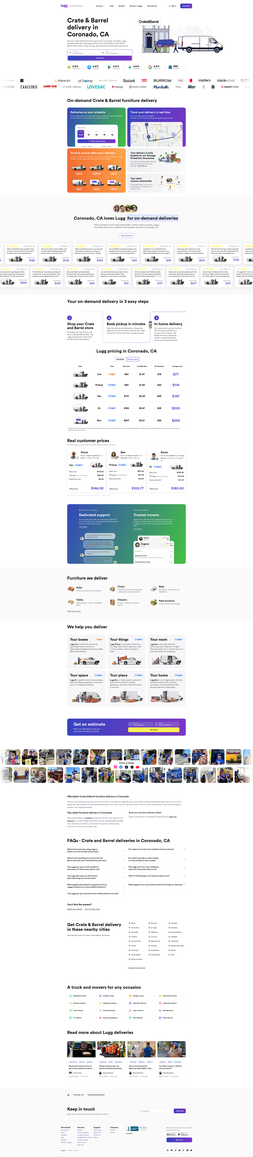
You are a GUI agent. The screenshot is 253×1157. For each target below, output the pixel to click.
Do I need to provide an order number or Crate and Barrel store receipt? (143, 859)
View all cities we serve (136, 968)
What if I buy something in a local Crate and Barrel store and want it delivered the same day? (87, 859)
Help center (97, 1130)
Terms (76, 1150)
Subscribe (179, 1111)
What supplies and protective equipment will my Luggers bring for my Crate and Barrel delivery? (87, 885)
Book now (186, 6)
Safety (96, 1137)
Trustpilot (88, 818)
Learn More (83, 527)
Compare (64, 1135)
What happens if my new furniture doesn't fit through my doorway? (155, 884)
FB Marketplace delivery (85, 1137)
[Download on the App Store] (171, 1134)
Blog (62, 1137)
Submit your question (74, 909)
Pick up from (76, 51)
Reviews (112, 1130)
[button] (34, 254)
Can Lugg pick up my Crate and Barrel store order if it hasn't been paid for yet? (83, 868)
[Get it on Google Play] (183, 1134)
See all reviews (126, 236)
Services (99, 6)
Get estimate (152, 6)
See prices (100, 58)
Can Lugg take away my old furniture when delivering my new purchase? (82, 877)
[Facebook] (121, 767)
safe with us (142, 166)
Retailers (122, 6)
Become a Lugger (66, 1142)
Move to (107, 51)
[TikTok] (126, 767)
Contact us (97, 1135)
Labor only (80, 1145)
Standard (120, 359)
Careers (112, 1132)
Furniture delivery (82, 1132)
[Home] (68, 1095)
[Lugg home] (64, 6)
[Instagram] (115, 767)
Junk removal (81, 1142)
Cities (112, 6)
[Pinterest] (179, 1150)
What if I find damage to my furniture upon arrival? (148, 876)
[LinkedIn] (187, 1150)
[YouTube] (137, 767)
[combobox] (83, 52)
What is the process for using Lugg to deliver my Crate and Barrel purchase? (83, 850)
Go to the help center (92, 909)
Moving (79, 1130)
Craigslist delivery (83, 1135)
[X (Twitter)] (132, 767)
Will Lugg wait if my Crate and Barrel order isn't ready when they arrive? (143, 868)
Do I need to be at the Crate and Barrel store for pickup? (151, 849)
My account (97, 1132)
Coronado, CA (78, 1095)
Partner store (132, 359)
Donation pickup (82, 1140)
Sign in (173, 6)
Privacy (70, 1150)
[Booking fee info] (80, 479)
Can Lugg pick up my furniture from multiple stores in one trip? (92, 893)
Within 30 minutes (97, 141)
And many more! (74, 611)
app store (70, 821)
